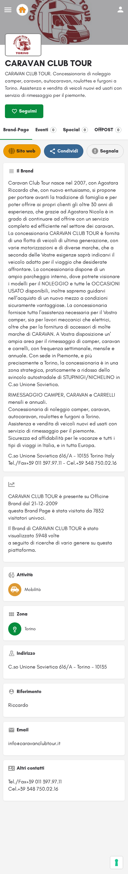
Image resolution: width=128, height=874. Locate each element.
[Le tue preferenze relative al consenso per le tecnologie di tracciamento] (116, 862)
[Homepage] (23, 9)
